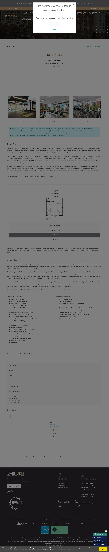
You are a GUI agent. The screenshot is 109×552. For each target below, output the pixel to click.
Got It (54, 29)
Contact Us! (54, 24)
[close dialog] (73, 5)
